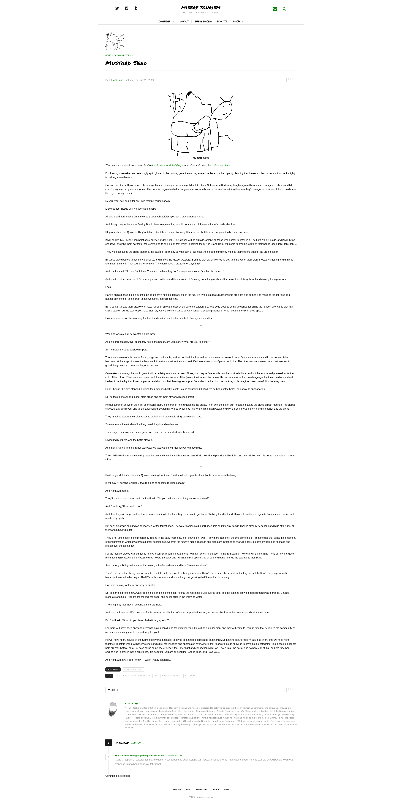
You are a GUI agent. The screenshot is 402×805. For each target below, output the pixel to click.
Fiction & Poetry (133, 669)
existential (145, 676)
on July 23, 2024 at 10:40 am (170, 756)
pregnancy (191, 676)
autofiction (123, 676)
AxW (134, 676)
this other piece (221, 165)
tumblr (139, 8)
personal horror (171, 676)
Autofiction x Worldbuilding (166, 165)
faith (156, 676)
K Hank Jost (115, 80)
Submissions (203, 21)
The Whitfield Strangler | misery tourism (136, 755)
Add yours (137, 743)
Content (164, 21)
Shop (236, 21)
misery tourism (201, 7)
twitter (121, 8)
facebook (130, 8)
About (184, 21)
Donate (222, 21)
